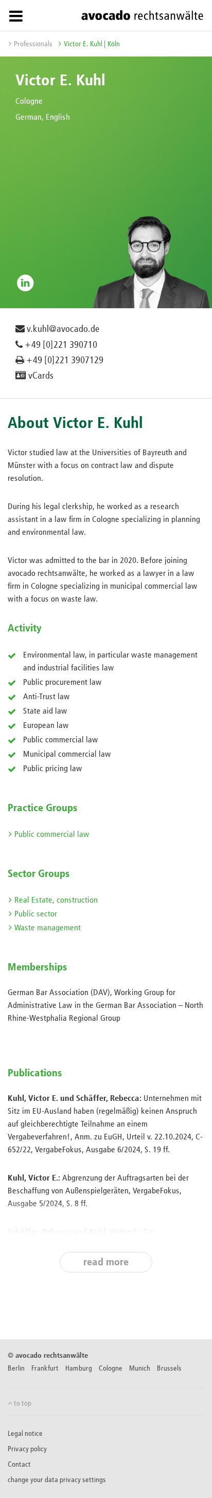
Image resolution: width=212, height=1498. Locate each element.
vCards (40, 376)
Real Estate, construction (56, 900)
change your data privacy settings (57, 1480)
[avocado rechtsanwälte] (142, 15)
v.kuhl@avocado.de (62, 329)
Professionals (33, 44)
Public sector (35, 914)
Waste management (47, 928)
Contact (19, 1464)
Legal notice (25, 1433)
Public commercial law (52, 835)
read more (106, 1262)
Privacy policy (27, 1449)
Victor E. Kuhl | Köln (92, 44)
